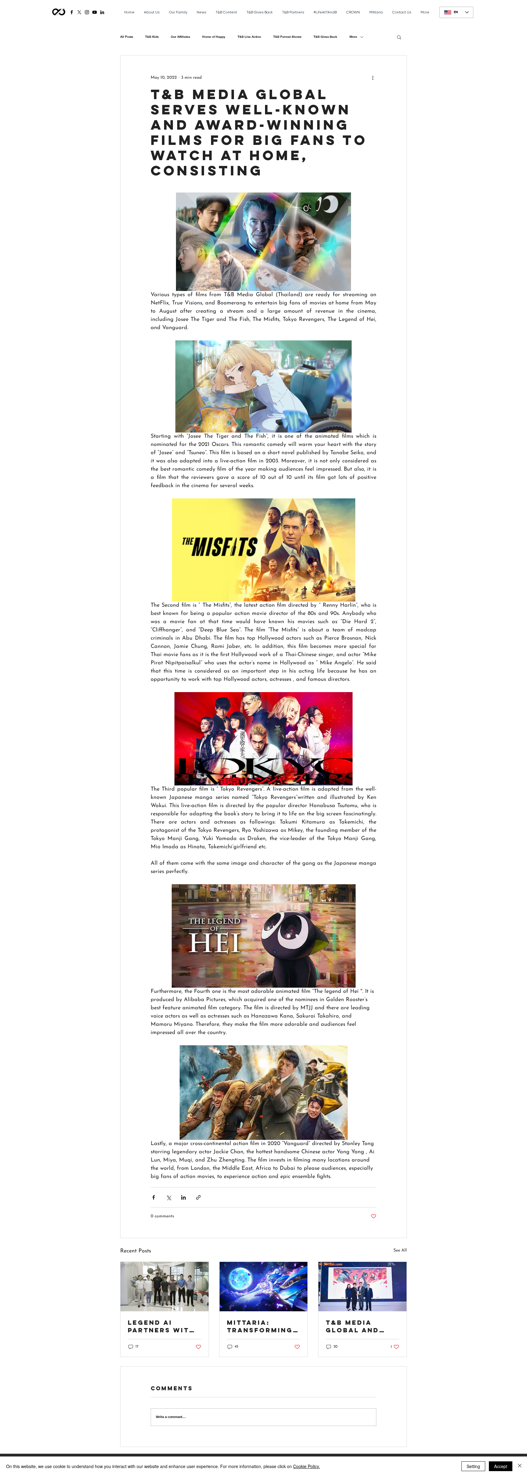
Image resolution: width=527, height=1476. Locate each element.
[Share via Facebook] (153, 1197)
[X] (79, 12)
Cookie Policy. (306, 1466)
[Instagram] (87, 12)
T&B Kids (152, 37)
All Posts (126, 37)
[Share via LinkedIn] (183, 1197)
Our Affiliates (180, 37)
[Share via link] (198, 1197)
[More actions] (372, 77)
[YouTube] (94, 12)
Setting (473, 1466)
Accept (500, 1466)
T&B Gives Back (325, 37)
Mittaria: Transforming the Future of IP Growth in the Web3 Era (260, 1326)
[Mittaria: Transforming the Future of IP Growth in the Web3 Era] (264, 1286)
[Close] (519, 1466)
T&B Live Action (249, 37)
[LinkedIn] (102, 12)
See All (400, 1250)
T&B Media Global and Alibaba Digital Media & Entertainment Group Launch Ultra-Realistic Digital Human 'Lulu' (362, 1326)
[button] (399, 36)
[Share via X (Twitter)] (168, 1197)
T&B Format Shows (287, 37)
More (353, 37)
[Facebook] (71, 12)
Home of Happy (213, 37)
